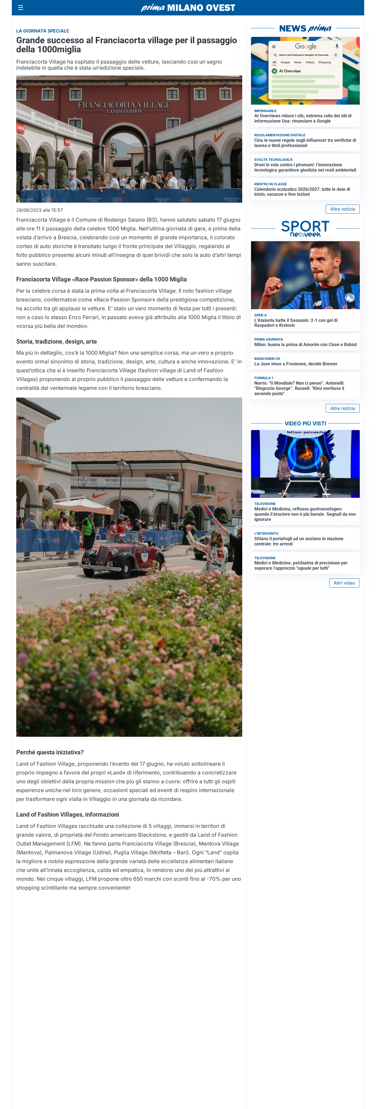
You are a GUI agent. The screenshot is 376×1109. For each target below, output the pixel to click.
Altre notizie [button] (342, 209)
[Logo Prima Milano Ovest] (188, 8)
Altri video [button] (344, 583)
